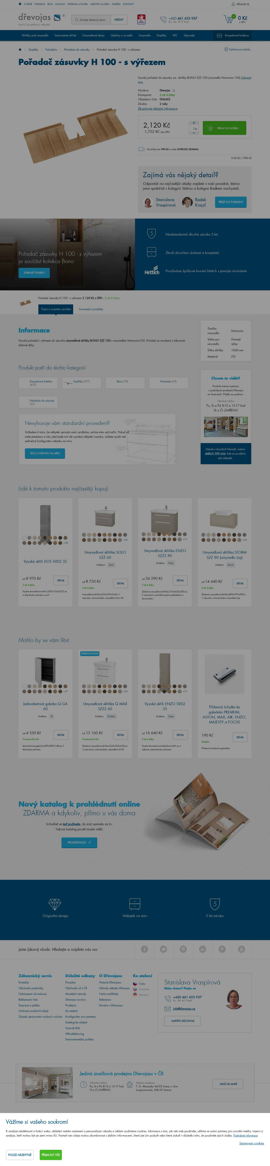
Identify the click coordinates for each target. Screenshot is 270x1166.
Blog (50, 4)
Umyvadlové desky (93, 35)
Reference (105, 999)
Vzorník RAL (72, 1028)
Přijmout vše (51, 1155)
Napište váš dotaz (183, 1020)
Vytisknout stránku (240, 49)
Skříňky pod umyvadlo (35, 35)
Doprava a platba (78, 4)
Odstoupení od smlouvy (33, 994)
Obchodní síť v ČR (76, 988)
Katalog (60, 4)
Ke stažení (71, 1011)
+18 (65, 542)
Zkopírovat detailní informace (157, 108)
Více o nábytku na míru (45, 453)
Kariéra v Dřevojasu (111, 1005)
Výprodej (189, 35)
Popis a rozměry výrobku (56, 309)
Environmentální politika (79, 1039)
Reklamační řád (28, 999)
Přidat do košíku (227, 128)
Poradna (40, 4)
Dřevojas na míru (75, 999)
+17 (185, 539)
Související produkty (91, 309)
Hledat (118, 19)
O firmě (28, 4)
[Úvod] (20, 49)
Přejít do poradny (231, 202)
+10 (125, 539)
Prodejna (70, 1005)
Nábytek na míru (100, 4)
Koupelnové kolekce (237, 35)
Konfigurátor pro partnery (80, 1016)
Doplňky (161, 35)
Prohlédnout (77, 842)
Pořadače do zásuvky (77, 49)
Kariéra (116, 4)
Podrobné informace (245, 1135)
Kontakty (128, 4)
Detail (60, 580)
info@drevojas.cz (184, 1009)
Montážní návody (75, 994)
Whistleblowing (74, 1034)
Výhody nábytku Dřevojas (114, 988)
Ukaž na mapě (228, 1084)
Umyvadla (145, 35)
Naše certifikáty (108, 994)
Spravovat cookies (251, 1143)
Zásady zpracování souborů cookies (40, 1016)
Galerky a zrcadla (121, 35)
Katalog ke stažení (76, 1022)
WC (175, 35)
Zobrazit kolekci (34, 272)
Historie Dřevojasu (110, 982)
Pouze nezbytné (19, 1155)
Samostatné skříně (65, 35)
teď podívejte (71, 824)
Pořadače (51, 49)
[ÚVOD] (20, 4)
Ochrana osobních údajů (33, 1011)
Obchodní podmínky (31, 988)
